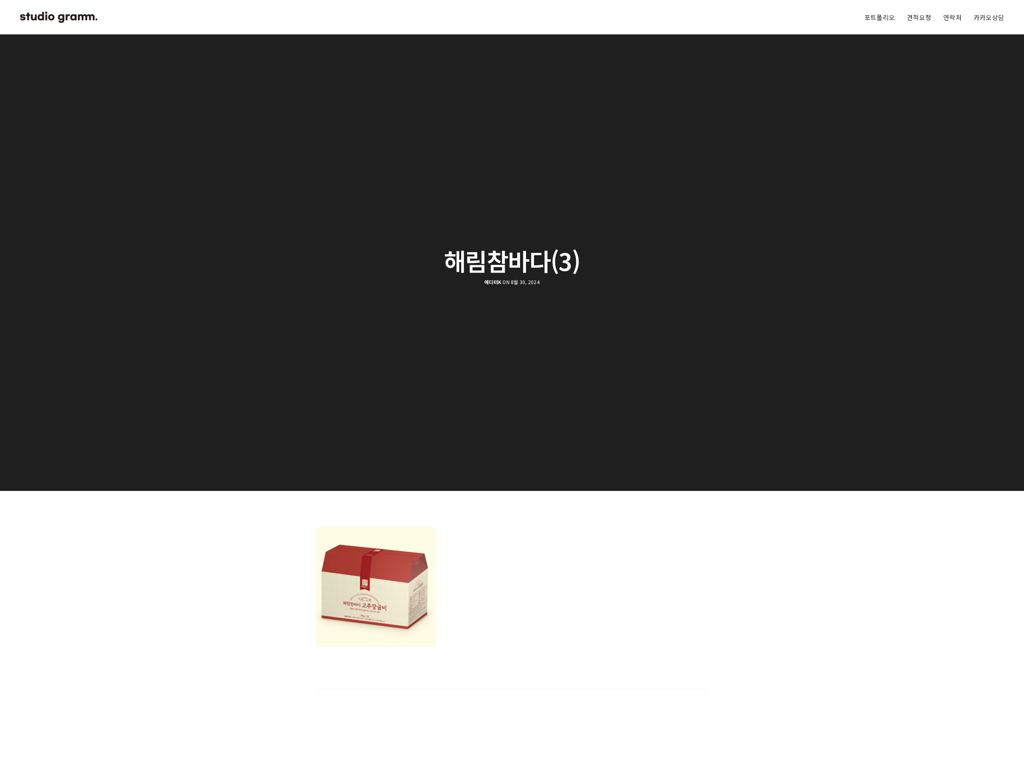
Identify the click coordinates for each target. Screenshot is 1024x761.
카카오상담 (989, 17)
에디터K (492, 282)
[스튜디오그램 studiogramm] (58, 17)
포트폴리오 (879, 17)
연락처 (952, 17)
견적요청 (919, 17)
